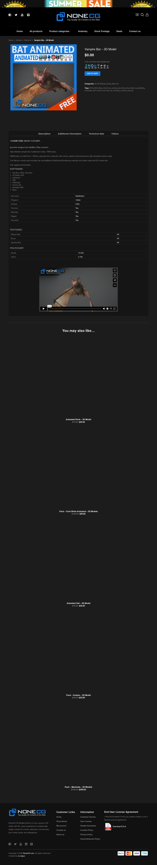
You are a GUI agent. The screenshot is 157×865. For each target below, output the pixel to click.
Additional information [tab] (69, 133)
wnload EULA (120, 826)
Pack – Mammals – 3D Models (78, 787)
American (107, 88)
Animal (18, 40)
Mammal (27, 40)
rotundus (116, 90)
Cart (136, 15)
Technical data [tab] (96, 133)
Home (20, 31)
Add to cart (92, 73)
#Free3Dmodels (96, 88)
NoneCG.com (28, 853)
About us (60, 834)
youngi (130, 90)
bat (119, 88)
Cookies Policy (86, 830)
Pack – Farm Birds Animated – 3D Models (78, 511)
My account (61, 825)
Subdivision (80, 196)
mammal (105, 90)
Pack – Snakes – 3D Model (78, 695)
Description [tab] (44, 133)
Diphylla (141, 88)
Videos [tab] (115, 133)
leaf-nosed (97, 90)
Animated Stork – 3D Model (78, 419)
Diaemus (134, 88)
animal (114, 88)
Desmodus (125, 88)
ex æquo (21, 855)
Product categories (59, 31)
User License (86, 821)
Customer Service (88, 816)
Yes (77, 208)
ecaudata (88, 90)
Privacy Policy (86, 834)
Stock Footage (102, 31)
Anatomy (82, 31)
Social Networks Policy (90, 838)
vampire (124, 90)
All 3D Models (100, 83)
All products (36, 31)
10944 (78, 200)
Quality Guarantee (88, 825)
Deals (119, 31)
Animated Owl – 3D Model (78, 603)
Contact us (135, 31)
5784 (77, 204)
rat (111, 90)
